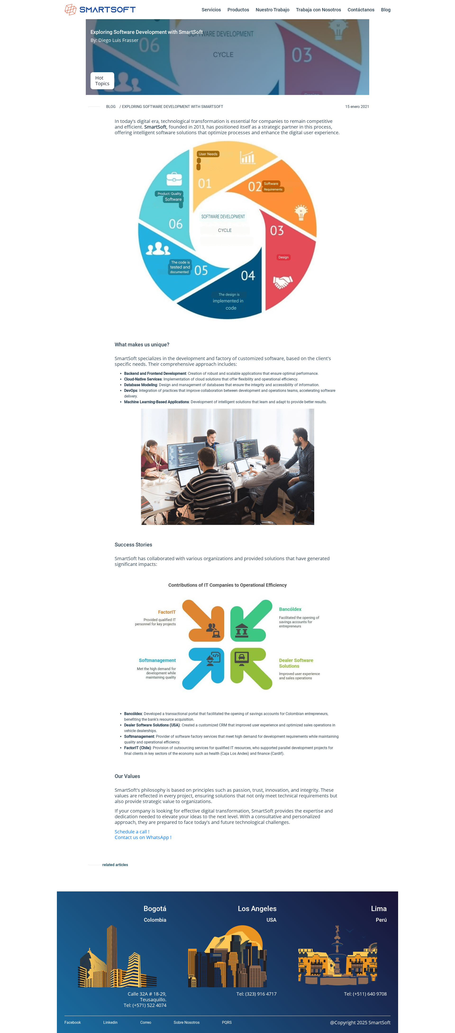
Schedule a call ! (132, 831)
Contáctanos (361, 10)
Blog (386, 10)
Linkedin (110, 1022)
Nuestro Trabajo (272, 10)
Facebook (72, 1022)
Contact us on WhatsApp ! (143, 837)
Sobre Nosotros (187, 1022)
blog (111, 106)
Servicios (211, 10)
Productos (238, 10)
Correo (145, 1022)
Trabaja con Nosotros (318, 10)
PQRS (227, 1022)
